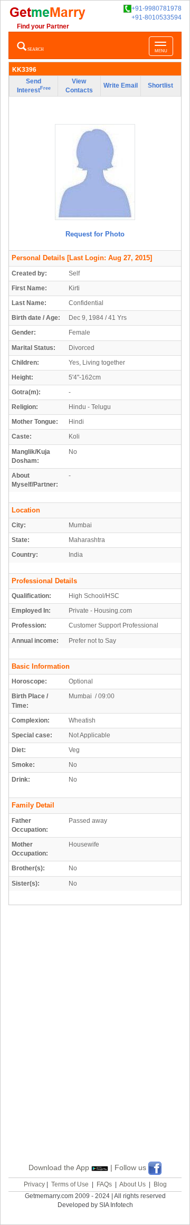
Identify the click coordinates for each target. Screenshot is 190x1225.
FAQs (104, 1184)
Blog (160, 1184)
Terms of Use (70, 1184)
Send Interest (34, 86)
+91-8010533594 (156, 17)
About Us (132, 1184)
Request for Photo (95, 234)
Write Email (120, 85)
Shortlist (160, 85)
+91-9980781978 (156, 8)
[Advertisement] (95, 1046)
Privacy (34, 1184)
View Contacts (79, 86)
